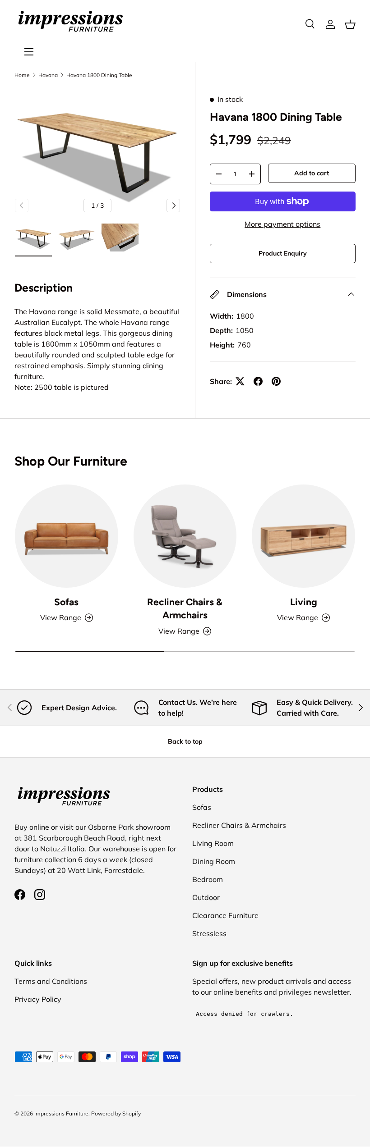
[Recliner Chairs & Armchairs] (185, 536)
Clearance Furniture (225, 915)
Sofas (66, 602)
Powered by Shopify (116, 1113)
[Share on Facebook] (258, 381)
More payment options (282, 223)
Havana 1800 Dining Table (99, 75)
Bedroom (207, 879)
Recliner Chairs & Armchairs (184, 608)
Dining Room (213, 861)
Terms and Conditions (50, 981)
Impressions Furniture (61, 1113)
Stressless (209, 933)
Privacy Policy (37, 999)
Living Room (213, 843)
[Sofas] (66, 536)
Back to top (185, 741)
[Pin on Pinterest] (276, 381)
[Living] (303, 536)
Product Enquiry (283, 253)
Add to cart (311, 173)
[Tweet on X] (240, 381)
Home (22, 75)
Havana (48, 75)
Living (303, 602)
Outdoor (206, 897)
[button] (350, 24)
